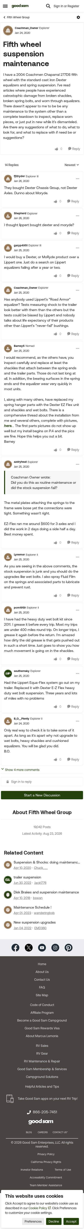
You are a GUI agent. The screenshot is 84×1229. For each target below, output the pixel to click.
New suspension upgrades (35, 922)
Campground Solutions (42, 1077)
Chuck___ (41, 867)
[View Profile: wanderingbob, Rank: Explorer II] (8, 910)
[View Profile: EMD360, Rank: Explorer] (8, 925)
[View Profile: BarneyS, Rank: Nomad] (8, 348)
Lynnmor (19, 554)
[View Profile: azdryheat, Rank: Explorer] (8, 464)
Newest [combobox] (72, 165)
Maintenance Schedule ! (33, 907)
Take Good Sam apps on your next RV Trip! (48, 1098)
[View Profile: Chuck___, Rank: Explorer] (8, 865)
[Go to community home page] (20, 6)
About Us (42, 972)
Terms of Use (63, 1169)
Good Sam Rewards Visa (42, 1028)
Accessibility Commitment (46, 1177)
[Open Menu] (78, 17)
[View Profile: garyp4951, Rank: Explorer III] (8, 248)
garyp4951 (21, 245)
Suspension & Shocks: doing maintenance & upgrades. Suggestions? (47, 862)
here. (8, 426)
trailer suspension (27, 877)
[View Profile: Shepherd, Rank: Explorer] (8, 216)
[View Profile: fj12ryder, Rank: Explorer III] (8, 179)
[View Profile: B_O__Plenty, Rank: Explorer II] (8, 721)
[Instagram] (55, 947)
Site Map (42, 995)
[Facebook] (15, 947)
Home (42, 964)
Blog (29, 1132)
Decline (54, 1221)
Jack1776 (40, 882)
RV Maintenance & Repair (42, 1061)
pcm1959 (20, 607)
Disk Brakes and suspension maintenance (46, 892)
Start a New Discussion (42, 795)
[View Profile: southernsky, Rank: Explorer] (8, 673)
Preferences (33, 1221)
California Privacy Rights (46, 1161)
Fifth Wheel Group (18, 17)
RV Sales (42, 1045)
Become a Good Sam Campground (42, 1020)
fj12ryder (19, 176)
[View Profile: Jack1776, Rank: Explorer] (8, 880)
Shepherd (20, 213)
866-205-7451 (45, 1112)
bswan (38, 898)
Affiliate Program (42, 1012)
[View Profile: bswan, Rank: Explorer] (8, 895)
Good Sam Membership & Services (42, 1069)
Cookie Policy (38, 1208)
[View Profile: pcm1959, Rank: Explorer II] (8, 610)
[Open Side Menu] (5, 6)
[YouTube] (42, 947)
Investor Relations (32, 1169)
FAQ (42, 987)
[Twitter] (28, 947)
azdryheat (20, 461)
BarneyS (19, 345)
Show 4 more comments (22, 770)
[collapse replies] (42, 173)
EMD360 (40, 928)
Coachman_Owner (26, 28)
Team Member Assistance (46, 1185)
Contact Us (42, 979)
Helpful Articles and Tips (42, 1086)
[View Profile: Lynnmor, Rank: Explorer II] (8, 557)
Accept (71, 1221)
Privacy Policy (46, 1154)
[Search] (48, 6)
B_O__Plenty (21, 718)
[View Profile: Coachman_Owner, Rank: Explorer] (8, 30)
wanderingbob (44, 913)
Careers (43, 1132)
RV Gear (42, 1053)
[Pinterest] (68, 947)
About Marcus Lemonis (42, 1036)
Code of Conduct (42, 1005)
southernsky (21, 671)
